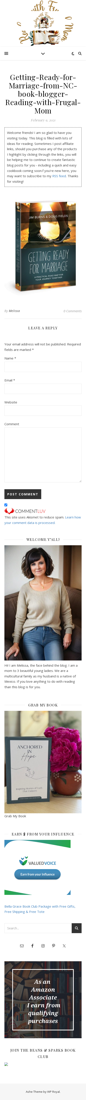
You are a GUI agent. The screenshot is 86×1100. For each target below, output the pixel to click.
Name (10, 358)
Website (10, 402)
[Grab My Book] (43, 762)
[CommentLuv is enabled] (43, 511)
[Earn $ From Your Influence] (43, 867)
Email (9, 380)
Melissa (14, 311)
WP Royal (53, 1092)
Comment (11, 424)
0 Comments (73, 311)
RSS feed (59, 176)
